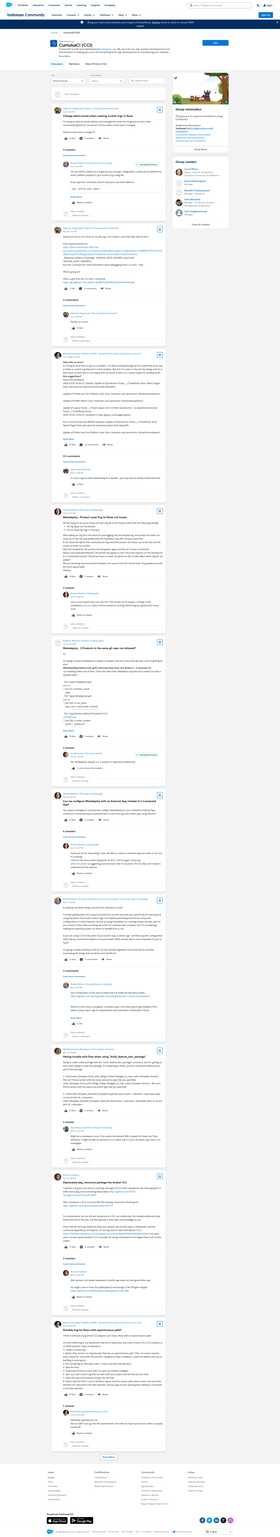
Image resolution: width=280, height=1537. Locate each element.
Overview (57, 15)
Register (156, 22)
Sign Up (265, 15)
